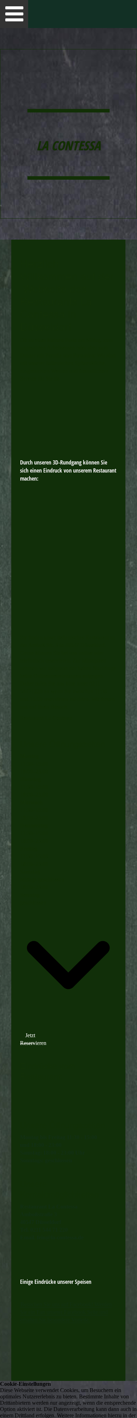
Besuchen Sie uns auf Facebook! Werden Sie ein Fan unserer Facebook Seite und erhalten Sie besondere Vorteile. (66, 1312)
